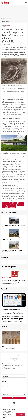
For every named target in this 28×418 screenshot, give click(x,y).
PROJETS (11, 25)
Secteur (4, 392)
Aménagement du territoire (9, 205)
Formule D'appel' (6, 376)
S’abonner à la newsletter (14, 406)
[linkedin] (14, 403)
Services (5, 207)
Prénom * (4, 381)
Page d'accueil (4, 18)
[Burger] (25, 2)
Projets (9, 18)
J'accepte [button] (21, 414)
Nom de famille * (5, 386)
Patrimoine (20, 203)
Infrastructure (12, 207)
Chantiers (5, 203)
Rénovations (20, 205)
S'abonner (14, 397)
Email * (3, 371)
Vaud (10, 203)
